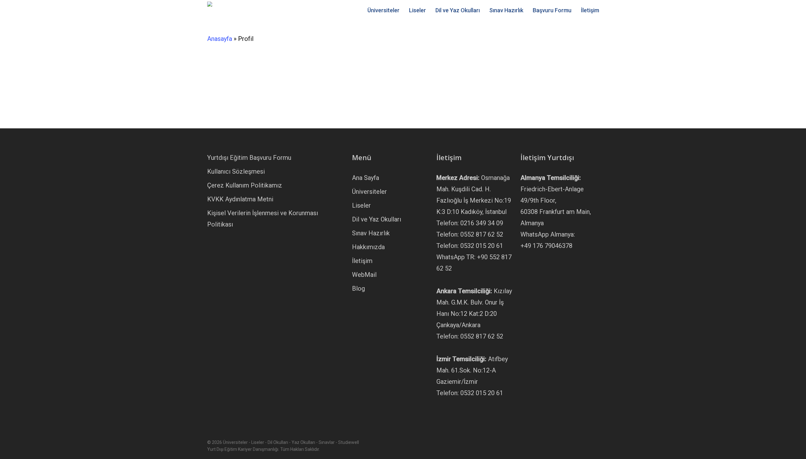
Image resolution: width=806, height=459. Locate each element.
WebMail (364, 274)
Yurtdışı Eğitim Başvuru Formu (249, 157)
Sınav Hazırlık (371, 233)
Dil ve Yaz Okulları (376, 219)
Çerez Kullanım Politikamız (244, 185)
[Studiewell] (285, 51)
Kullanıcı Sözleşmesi (236, 171)
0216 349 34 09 (481, 223)
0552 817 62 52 (481, 234)
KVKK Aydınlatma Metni (240, 199)
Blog (358, 288)
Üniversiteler (369, 191)
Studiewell (342, 63)
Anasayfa (219, 38)
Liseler (361, 205)
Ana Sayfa (365, 178)
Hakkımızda (368, 247)
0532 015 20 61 (481, 245)
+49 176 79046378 (546, 245)
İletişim (362, 261)
